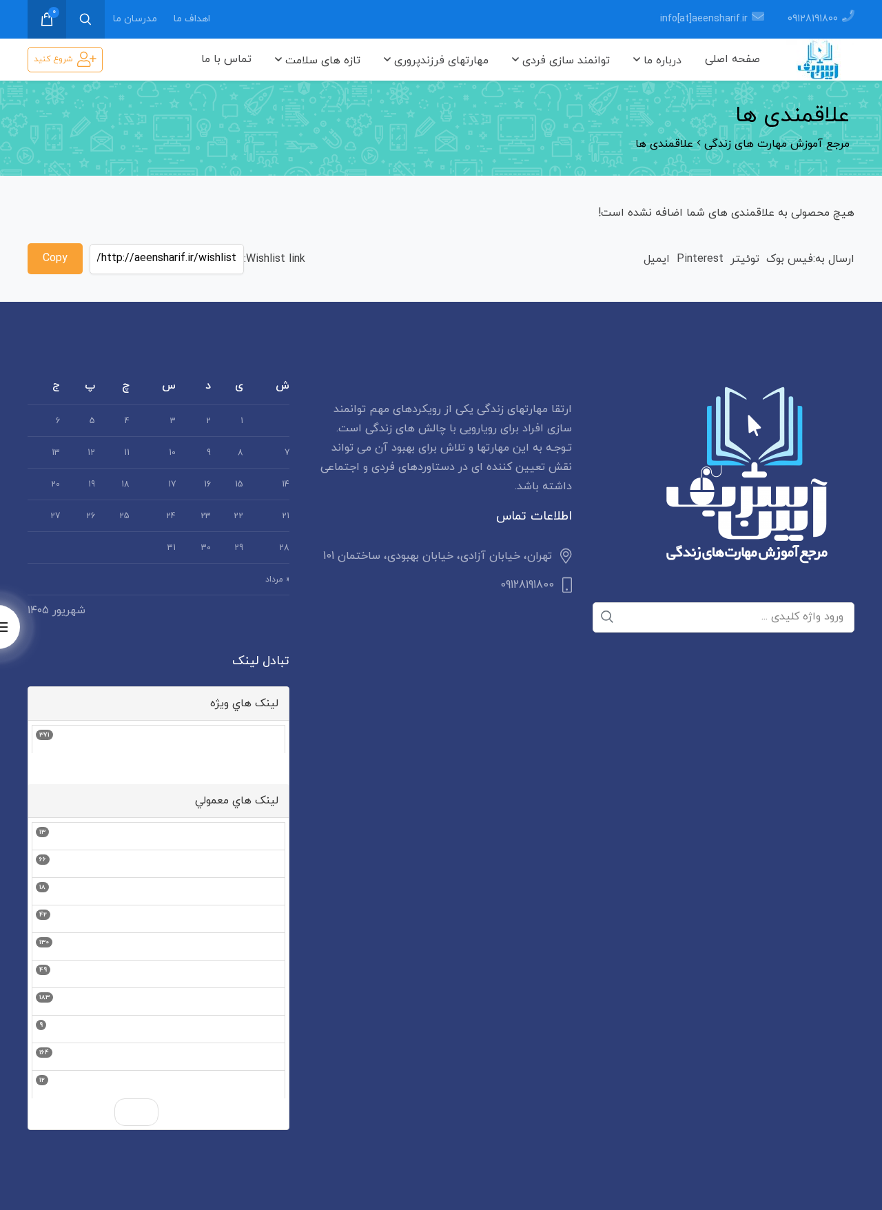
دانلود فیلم (255, 864)
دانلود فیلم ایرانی (241, 1057)
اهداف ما (192, 18)
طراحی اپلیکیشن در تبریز (223, 919)
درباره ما (660, 60)
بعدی (136, 1112)
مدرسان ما (135, 18)
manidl (265, 1001)
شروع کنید (53, 59)
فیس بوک (789, 259)
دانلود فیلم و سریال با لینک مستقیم (195, 946)
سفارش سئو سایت (236, 739)
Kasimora (258, 1029)
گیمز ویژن (257, 836)
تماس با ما (226, 59)
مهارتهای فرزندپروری (440, 60)
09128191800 (813, 18)
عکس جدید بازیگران (234, 974)
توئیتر (744, 259)
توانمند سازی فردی (564, 60)
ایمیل (657, 259)
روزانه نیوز (258, 891)
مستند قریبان (249, 1084)
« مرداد (277, 579)
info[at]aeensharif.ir (704, 18)
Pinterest (700, 259)
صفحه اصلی (732, 59)
